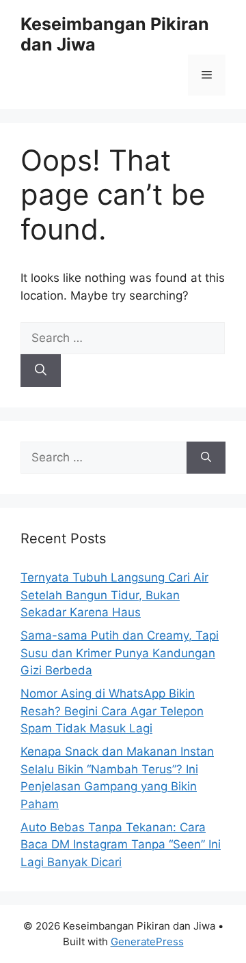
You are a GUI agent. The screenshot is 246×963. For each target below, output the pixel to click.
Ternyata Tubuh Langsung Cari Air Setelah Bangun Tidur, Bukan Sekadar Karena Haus (114, 595)
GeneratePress (147, 941)
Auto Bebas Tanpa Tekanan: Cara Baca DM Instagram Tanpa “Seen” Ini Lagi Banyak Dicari (120, 844)
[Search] (40, 370)
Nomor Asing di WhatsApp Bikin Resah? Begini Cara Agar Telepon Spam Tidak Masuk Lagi (112, 711)
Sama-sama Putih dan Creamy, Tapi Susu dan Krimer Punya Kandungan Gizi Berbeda (119, 653)
